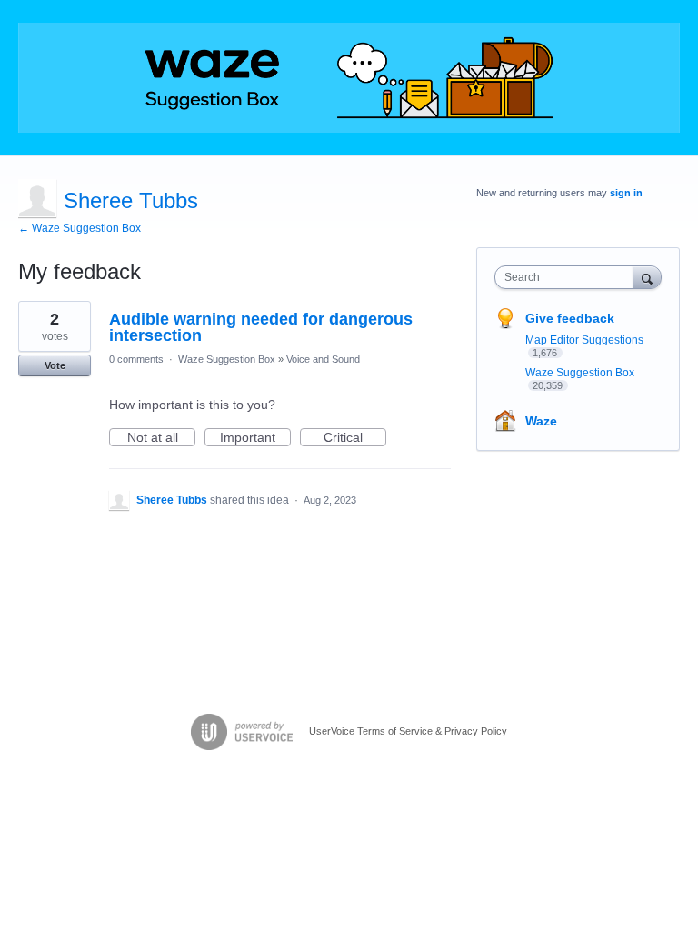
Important (255, 438)
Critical (355, 438)
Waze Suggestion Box (226, 359)
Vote (55, 365)
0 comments (136, 359)
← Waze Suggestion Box (79, 228)
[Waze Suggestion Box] (349, 78)
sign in (626, 192)
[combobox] (568, 277)
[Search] (647, 276)
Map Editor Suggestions (584, 340)
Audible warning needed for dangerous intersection (261, 327)
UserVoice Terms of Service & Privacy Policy (408, 731)
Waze (541, 421)
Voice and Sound (323, 359)
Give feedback (569, 318)
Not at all (161, 438)
